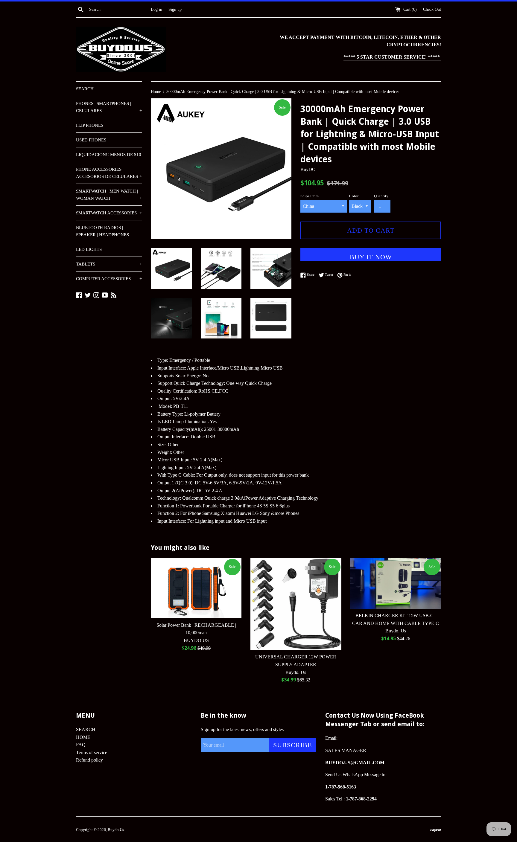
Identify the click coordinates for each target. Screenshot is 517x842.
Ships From (309, 196)
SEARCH (85, 88)
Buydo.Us (116, 830)
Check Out (432, 9)
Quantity (381, 196)
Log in (156, 9)
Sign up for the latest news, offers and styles (242, 729)
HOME (83, 737)
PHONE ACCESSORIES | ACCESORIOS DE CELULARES (109, 173)
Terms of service (91, 752)
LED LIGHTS (89, 249)
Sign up (175, 9)
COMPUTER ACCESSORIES (109, 278)
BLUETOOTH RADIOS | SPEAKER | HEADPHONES (102, 231)
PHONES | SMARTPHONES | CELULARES (109, 107)
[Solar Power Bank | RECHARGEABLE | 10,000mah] (196, 588)
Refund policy (89, 759)
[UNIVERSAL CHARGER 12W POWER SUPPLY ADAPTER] (295, 604)
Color (353, 196)
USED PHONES (91, 140)
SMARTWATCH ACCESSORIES (109, 212)
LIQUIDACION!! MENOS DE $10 (108, 154)
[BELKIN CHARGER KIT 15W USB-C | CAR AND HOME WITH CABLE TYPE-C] (395, 583)
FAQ (81, 744)
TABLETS (109, 264)
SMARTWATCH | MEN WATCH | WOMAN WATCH (109, 195)
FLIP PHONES (89, 125)
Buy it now (371, 257)
